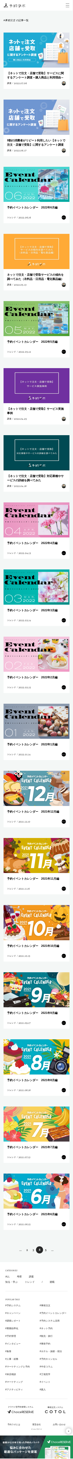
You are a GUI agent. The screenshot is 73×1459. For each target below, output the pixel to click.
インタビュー (14, 1343)
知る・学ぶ (11, 1281)
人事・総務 (12, 1359)
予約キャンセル (49, 1359)
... (20, 1250)
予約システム (14, 1305)
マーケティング (15, 1382)
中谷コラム (47, 1366)
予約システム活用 (50, 1320)
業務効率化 (12, 1328)
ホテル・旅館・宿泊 (51, 1351)
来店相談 (11, 1374)
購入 (43, 1389)
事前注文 (45, 1305)
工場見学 (45, 1374)
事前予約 (45, 1343)
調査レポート (14, 1320)
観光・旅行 (47, 1336)
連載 (52, 1281)
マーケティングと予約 (18, 1366)
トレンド (30, 1281)
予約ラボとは (13, 1424)
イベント (45, 1382)
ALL (7, 1276)
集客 (9, 1351)
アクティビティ (15, 1389)
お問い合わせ (59, 1424)
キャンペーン (14, 1313)
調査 (31, 1276)
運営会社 (36, 1424)
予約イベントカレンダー (53, 1313)
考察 (19, 1276)
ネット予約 (47, 1328)
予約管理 (11, 1336)
